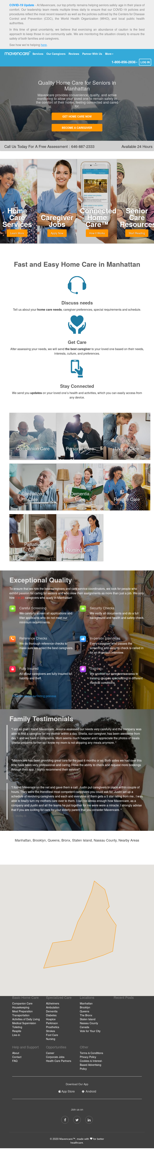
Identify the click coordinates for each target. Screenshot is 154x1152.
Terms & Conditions (91, 1053)
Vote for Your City (90, 1031)
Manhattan (86, 1003)
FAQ (14, 1061)
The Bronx (86, 1015)
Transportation (20, 1015)
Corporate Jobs (55, 1057)
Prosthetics (52, 1027)
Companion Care (22, 1003)
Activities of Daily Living (26, 1019)
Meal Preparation (22, 1011)
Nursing (50, 1039)
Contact (16, 1057)
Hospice (51, 1019)
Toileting (17, 1027)
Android (90, 1091)
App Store (68, 1091)
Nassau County (89, 1023)
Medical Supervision (24, 1023)
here (44, 45)
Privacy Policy (88, 1057)
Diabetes (51, 1015)
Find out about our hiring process (34, 696)
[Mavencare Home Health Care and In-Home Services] (17, 53)
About (15, 1053)
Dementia (51, 1011)
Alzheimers (52, 1003)
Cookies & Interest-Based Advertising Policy (91, 1065)
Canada (84, 1027)
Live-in (16, 1035)
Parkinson (52, 1023)
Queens (84, 1011)
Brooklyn (85, 1007)
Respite (16, 1031)
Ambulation (52, 1007)
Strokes (50, 1031)
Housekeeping (20, 1007)
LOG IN (145, 62)
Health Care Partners (58, 1061)
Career (50, 1053)
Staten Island (87, 1019)
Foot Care (52, 1035)
